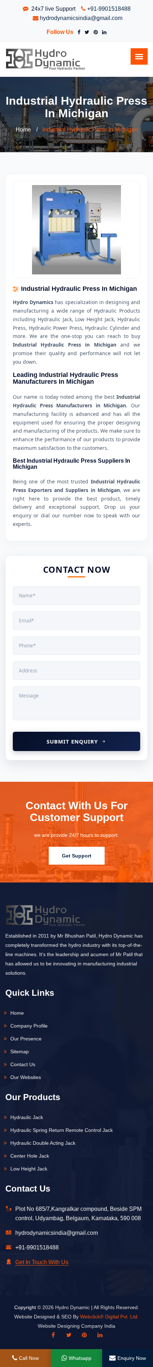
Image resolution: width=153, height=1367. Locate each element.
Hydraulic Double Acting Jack (42, 1143)
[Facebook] (77, 32)
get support (76, 856)
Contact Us (22, 1064)
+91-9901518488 (109, 9)
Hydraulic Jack (26, 1117)
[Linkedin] (100, 1335)
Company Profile (29, 1026)
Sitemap (19, 1051)
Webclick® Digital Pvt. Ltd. (109, 1316)
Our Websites (25, 1077)
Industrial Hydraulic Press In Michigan (90, 129)
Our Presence (26, 1039)
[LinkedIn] (102, 32)
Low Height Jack (28, 1169)
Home (23, 129)
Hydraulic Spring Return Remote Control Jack (61, 1130)
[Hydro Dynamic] (45, 59)
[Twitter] (85, 32)
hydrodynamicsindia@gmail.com (81, 18)
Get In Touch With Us (41, 1262)
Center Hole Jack (29, 1156)
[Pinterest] (94, 32)
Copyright (25, 1307)
